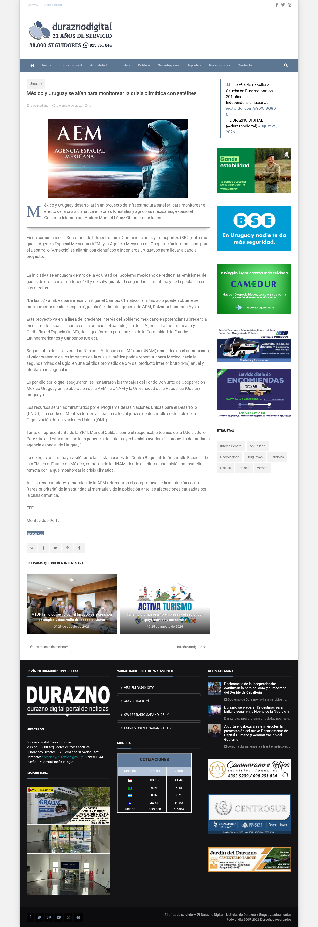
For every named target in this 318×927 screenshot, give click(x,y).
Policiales (122, 65)
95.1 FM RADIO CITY (138, 687)
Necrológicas (168, 65)
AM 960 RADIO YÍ (136, 701)
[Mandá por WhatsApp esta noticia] (32, 548)
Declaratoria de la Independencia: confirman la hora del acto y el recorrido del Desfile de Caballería (255, 688)
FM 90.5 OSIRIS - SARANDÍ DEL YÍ (148, 728)
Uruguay (36, 83)
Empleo (244, 468)
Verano (262, 468)
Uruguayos (255, 457)
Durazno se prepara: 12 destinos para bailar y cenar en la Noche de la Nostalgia (256, 709)
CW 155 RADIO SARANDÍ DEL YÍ (146, 714)
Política (144, 65)
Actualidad (98, 65)
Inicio (46, 65)
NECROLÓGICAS (54, 5)
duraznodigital (40, 105)
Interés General (70, 65)
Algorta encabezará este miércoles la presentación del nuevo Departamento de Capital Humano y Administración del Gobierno (256, 732)
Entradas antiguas (189, 647)
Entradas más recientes (51, 647)
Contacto (33, 5)
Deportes (194, 65)
